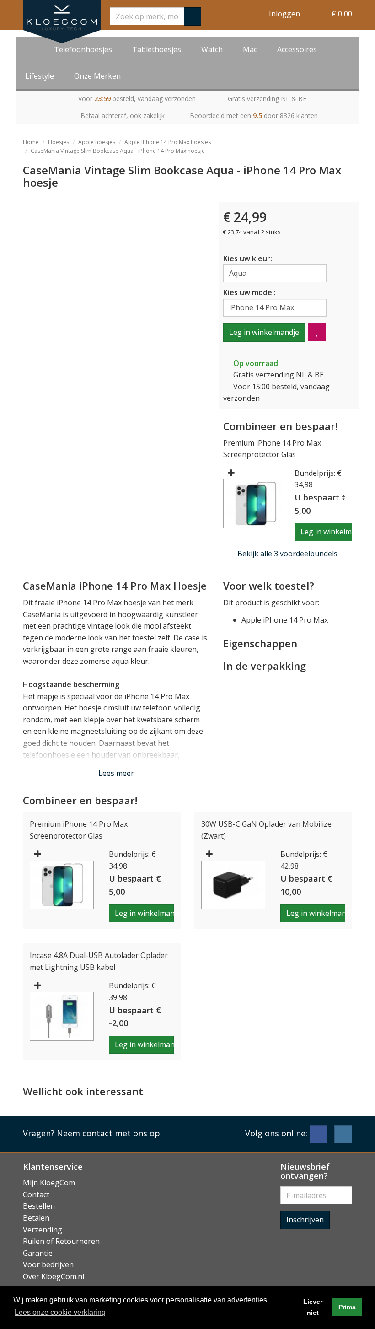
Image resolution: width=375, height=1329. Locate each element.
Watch (212, 49)
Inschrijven (305, 1220)
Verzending (42, 1230)
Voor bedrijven (48, 1264)
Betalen (36, 1218)
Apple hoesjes (96, 142)
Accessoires (297, 49)
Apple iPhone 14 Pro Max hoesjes (167, 142)
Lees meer (116, 773)
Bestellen (39, 1206)
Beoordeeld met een (254, 115)
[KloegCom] (62, 21)
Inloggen (284, 14)
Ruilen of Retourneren (61, 1241)
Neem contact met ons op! (109, 1133)
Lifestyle (39, 76)
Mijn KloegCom (49, 1183)
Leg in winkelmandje (264, 332)
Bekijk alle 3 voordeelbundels (287, 554)
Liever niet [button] (312, 1307)
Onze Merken (97, 76)
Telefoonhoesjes (83, 49)
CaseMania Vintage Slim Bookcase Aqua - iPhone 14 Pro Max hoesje (118, 151)
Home (31, 142)
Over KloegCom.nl (53, 1276)
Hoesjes (58, 142)
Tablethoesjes (156, 49)
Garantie (38, 1253)
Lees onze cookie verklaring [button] (60, 1312)
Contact (36, 1194)
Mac (250, 49)
